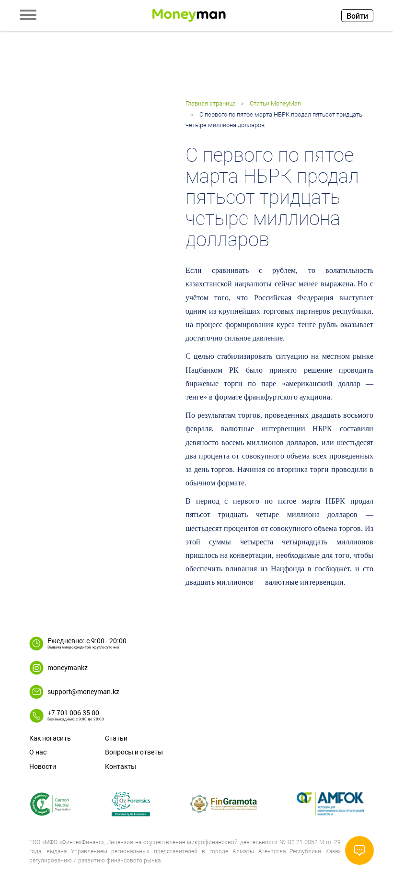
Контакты (120, 766)
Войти (357, 16)
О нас (37, 751)
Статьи (116, 738)
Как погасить (50, 738)
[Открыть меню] (28, 16)
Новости (42, 766)
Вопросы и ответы (134, 751)
